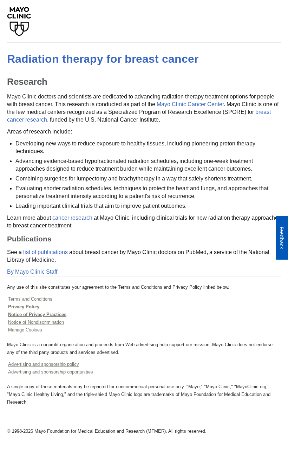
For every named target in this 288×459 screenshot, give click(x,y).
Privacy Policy (23, 306)
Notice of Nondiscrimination (36, 322)
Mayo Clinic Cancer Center (190, 104)
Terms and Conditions (30, 299)
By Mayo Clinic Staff (32, 272)
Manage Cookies (25, 330)
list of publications (45, 252)
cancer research (72, 218)
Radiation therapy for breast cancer (102, 59)
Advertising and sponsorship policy (43, 364)
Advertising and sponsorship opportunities (50, 372)
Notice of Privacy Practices (37, 314)
